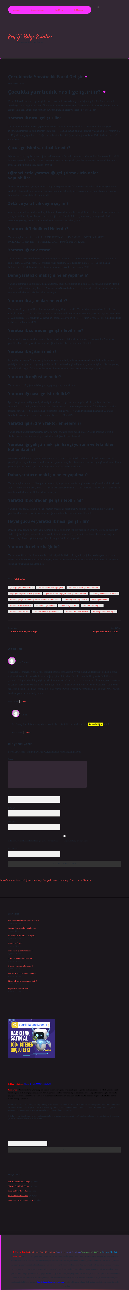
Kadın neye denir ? (15, 943)
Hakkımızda (78, 9)
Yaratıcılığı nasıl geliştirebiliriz (75, 599)
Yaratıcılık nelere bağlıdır (19, 611)
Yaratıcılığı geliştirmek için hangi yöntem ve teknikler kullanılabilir (34, 599)
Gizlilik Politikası (37, 9)
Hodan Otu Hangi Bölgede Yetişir (20, 1200)
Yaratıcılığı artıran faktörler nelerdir (104, 593)
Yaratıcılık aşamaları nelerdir (20, 605)
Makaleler (19, 579)
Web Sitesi (12, 821)
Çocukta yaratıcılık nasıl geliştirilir (50, 587)
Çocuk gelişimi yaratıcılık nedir (21, 587)
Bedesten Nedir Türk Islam (18, 1190)
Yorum (10, 759)
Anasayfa (16, 9)
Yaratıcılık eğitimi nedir (69, 605)
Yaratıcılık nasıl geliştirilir (92, 605)
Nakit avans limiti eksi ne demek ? (20, 958)
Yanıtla (23, 701)
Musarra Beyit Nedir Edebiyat (19, 1181)
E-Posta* (11, 808)
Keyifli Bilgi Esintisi (30, 37)
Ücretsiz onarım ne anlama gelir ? (20, 965)
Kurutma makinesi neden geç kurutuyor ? (23, 920)
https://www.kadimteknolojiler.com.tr (18, 880)
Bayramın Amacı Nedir (105, 631)
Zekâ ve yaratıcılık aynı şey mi (104, 611)
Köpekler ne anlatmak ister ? (18, 988)
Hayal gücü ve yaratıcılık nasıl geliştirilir (25, 593)
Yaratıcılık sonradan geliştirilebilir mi (47, 611)
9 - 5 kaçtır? (13, 848)
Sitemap (87, 880)
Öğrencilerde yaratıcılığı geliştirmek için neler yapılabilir (65, 593)
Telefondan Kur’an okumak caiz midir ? (22, 973)
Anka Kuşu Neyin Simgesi (24, 631)
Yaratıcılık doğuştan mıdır (45, 605)
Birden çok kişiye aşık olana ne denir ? (22, 981)
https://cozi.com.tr (73, 880)
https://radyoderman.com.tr (50, 880)
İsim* (10, 794)
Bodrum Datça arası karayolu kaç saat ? (22, 928)
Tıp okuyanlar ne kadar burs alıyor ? (21, 935)
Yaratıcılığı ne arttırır (99, 599)
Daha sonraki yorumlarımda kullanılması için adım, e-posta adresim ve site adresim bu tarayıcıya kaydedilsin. (48, 840)
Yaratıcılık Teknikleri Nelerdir (77, 611)
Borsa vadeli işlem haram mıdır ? (20, 950)
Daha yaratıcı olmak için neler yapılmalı (83, 587)
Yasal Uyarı (59, 9)
